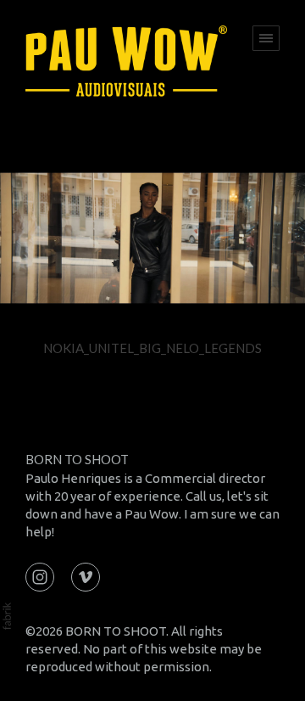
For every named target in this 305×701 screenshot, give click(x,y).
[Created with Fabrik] (7, 616)
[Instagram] (39, 575)
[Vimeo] (85, 575)
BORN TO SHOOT (77, 459)
